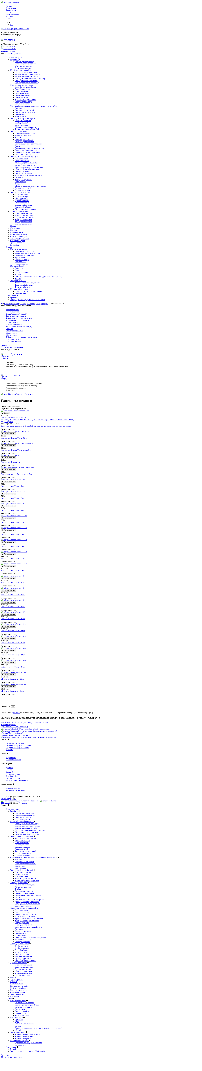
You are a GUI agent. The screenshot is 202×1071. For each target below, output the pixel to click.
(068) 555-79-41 (10, 46)
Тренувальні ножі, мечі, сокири (27, 283)
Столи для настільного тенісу (26, 72)
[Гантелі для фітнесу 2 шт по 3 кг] (15, 411)
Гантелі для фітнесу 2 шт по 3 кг (14, 417)
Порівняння (5, 345)
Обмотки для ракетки (23, 66)
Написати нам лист (14, 788)
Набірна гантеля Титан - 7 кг (12, 498)
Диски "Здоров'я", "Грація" (26, 163)
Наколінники (20, 108)
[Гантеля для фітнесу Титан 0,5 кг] (15, 431)
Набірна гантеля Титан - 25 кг (13, 607)
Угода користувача (13, 778)
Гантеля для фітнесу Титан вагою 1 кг (16, 450)
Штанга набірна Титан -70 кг (12, 691)
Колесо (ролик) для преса (25, 165)
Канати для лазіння (22, 93)
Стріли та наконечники (24, 272)
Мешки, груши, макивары (25, 127)
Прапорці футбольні (23, 207)
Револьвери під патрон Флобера (27, 253)
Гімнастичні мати (22, 91)
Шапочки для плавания (24, 142)
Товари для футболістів (19, 192)
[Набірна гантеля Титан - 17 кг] (14, 552)
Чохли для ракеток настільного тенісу (30, 79)
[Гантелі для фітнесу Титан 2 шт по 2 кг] (17, 467)
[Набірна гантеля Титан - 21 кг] (14, 576)
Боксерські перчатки (23, 121)
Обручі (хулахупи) (22, 171)
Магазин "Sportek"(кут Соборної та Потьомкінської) (14, 726)
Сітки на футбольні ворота (25, 209)
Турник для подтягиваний (25, 100)
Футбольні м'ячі (21, 194)
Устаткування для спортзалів (22, 85)
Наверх (24, 803)
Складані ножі (20, 293)
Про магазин (11, 8)
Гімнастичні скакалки (23, 213)
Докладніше (8, 422)
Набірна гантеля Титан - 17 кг (13, 558)
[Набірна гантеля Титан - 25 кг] (14, 600)
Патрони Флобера (22, 260)
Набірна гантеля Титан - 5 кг (12, 486)
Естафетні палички (22, 104)
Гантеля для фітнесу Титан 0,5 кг (14, 438)
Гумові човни (11, 295)
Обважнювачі (20, 182)
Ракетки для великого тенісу (26, 76)
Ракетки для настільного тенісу (27, 74)
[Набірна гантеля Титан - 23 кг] (14, 588)
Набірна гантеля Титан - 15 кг (13, 546)
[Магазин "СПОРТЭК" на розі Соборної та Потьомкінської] (25, 723)
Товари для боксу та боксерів (22, 119)
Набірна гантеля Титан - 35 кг (13, 667)
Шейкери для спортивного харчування (30, 186)
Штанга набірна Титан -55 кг (12, 679)
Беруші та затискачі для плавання (28, 144)
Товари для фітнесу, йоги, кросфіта (24, 156)
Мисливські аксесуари (19, 289)
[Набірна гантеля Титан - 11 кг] (14, 516)
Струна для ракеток (23, 68)
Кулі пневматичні (22, 258)
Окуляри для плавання (24, 140)
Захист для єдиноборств (19, 239)
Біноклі (13, 226)
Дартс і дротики (16, 228)
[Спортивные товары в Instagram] (48, 801)
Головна (9, 6)
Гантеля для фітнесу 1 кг (11, 462)
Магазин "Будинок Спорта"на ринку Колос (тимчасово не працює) (16, 734)
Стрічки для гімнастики (24, 218)
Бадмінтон (14, 60)
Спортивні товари (13, 57)
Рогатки (18, 274)
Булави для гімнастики (24, 215)
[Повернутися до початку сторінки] (10, 2)
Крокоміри (14, 245)
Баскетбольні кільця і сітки (25, 87)
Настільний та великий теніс (22, 70)
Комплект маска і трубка (25, 133)
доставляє (16, 713)
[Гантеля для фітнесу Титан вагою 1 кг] (17, 443)
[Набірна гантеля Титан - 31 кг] (14, 636)
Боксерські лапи (21, 125)
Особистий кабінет (13, 760)
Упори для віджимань (23, 180)
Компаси (13, 230)
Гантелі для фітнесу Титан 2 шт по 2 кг (16, 474)
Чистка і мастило (22, 264)
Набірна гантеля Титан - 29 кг (13, 631)
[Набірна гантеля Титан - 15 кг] (14, 540)
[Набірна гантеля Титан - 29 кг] (14, 624)
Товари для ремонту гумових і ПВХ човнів (27, 300)
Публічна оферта (13, 776)
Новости (9, 750)
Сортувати (5, 409)
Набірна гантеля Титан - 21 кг (13, 583)
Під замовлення (9, 433)
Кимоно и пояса (16, 232)
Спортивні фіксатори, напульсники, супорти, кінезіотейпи (34, 106)
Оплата (8, 19)
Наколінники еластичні (24, 110)
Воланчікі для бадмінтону (25, 64)
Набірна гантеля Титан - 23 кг (13, 595)
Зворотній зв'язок (13, 14)
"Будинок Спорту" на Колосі (17, 748)
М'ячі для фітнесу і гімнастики (27, 169)
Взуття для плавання (23, 154)
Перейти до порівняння (13, 347)
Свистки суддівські (22, 95)
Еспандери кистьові (23, 188)
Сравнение (5, 1055)
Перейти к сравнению (12, 1057)
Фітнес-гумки (20, 184)
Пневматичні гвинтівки (24, 255)
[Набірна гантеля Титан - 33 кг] (14, 648)
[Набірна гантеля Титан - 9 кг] (13, 504)
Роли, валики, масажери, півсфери (28, 175)
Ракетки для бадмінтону (24, 62)
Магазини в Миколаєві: (15, 743)
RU (11, 25)
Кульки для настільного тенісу (27, 83)
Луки (17, 270)
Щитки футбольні (22, 203)
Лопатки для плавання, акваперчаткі (29, 148)
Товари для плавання (19, 131)
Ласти (17, 146)
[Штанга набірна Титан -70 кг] (13, 684)
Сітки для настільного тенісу (26, 81)
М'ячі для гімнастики (23, 220)
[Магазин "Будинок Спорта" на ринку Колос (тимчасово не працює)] (29, 731)
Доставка (9, 16)
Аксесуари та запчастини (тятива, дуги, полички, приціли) (38, 276)
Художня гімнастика (18, 211)
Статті (8, 12)
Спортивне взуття (17, 241)
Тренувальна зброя (18, 281)
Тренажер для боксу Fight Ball (27, 129)
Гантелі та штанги (22, 161)
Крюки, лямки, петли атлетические (29, 167)
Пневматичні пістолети (24, 251)
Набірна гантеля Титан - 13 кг (13, 534)
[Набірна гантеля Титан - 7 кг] (13, 492)
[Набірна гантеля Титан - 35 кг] (14, 660)
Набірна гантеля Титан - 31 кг (13, 643)
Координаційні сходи (23, 102)
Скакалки (19, 178)
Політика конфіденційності (17, 780)
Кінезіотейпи (20, 114)
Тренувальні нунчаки (23, 287)
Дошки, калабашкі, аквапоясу (27, 150)
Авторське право (13, 774)
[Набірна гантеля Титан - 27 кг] (14, 612)
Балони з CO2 (20, 262)
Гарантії (29, 394)
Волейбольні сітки (22, 89)
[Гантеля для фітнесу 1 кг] (11, 455)
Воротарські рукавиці (23, 205)
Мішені (18, 279)
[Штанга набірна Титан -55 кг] (13, 672)
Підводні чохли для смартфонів (27, 152)
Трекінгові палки (17, 243)
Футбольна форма (22, 196)
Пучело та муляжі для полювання (28, 291)
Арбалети (19, 268)
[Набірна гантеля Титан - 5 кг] (13, 479)
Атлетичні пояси (21, 159)
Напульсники (20, 116)
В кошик (6, 413)
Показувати (6, 706)
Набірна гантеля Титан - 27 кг (13, 619)
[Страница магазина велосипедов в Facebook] (20, 801)
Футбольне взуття (22, 201)
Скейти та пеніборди (18, 236)
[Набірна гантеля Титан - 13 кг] (14, 528)
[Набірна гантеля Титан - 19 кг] (14, 564)
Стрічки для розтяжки (23, 224)
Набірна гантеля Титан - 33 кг (13, 655)
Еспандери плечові (22, 190)
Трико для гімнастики (23, 222)
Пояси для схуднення (23, 173)
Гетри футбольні (21, 199)
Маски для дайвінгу (23, 135)
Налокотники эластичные (25, 112)
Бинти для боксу (21, 123)
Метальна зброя (16, 266)
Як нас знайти (11, 10)
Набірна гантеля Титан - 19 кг (13, 570)
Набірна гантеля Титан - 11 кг (13, 522)
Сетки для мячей (21, 98)
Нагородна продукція (18, 234)
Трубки (18, 138)
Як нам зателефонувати (15, 790)
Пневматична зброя (18, 249)
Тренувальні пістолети (24, 285)
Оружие (9, 247)
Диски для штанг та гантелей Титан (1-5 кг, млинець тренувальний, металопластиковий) (36, 426)
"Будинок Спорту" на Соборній (18, 745)
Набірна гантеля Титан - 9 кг (12, 510)
